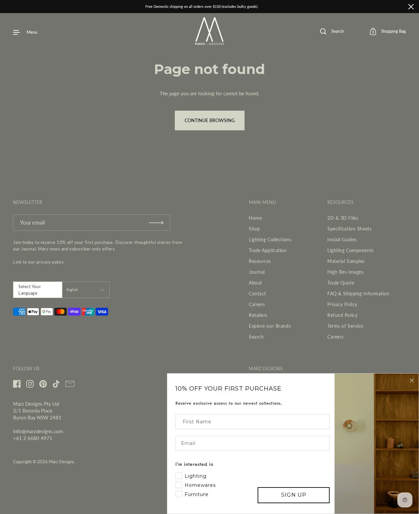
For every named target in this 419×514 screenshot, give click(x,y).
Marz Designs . (62, 461)
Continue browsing (210, 120)
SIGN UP (293, 495)
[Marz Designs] (209, 42)
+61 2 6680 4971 (32, 438)
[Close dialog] (412, 380)
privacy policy (50, 262)
